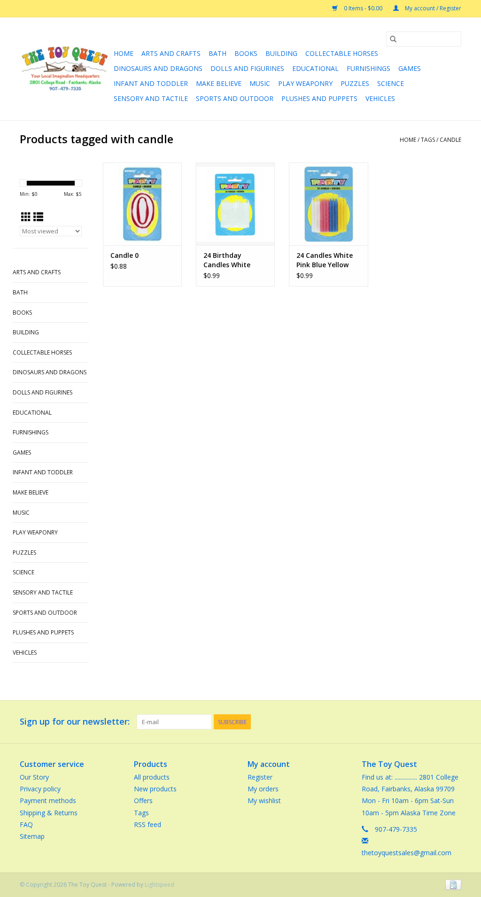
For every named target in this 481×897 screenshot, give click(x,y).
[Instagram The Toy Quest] (453, 721)
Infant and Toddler (151, 83)
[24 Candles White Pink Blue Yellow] (328, 203)
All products (152, 777)
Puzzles (355, 83)
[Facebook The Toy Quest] (436, 721)
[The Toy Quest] (65, 69)
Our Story (34, 777)
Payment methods (48, 800)
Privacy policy (40, 788)
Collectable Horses (341, 53)
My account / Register (432, 8)
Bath (217, 53)
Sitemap (32, 836)
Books (245, 53)
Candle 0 (124, 255)
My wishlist (264, 800)
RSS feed (147, 824)
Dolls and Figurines (247, 68)
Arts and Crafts (171, 53)
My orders (263, 788)
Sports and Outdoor (234, 98)
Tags (428, 140)
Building (281, 53)
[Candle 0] (142, 203)
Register (260, 777)
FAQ (26, 824)
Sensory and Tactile (151, 98)
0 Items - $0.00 (363, 8)
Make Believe (218, 83)
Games (409, 68)
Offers (143, 800)
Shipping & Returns (49, 812)
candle (450, 140)
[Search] (393, 38)
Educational (315, 68)
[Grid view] (26, 217)
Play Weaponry (305, 83)
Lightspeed (159, 885)
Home (123, 53)
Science (390, 83)
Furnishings (368, 68)
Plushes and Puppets (319, 98)
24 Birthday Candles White (226, 260)
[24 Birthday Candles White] (235, 203)
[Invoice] (451, 885)
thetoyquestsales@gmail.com (406, 852)
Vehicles (380, 98)
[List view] (38, 217)
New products (155, 788)
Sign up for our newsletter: (75, 722)
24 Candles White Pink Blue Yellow (324, 260)
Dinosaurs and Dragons (158, 68)
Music (259, 83)
